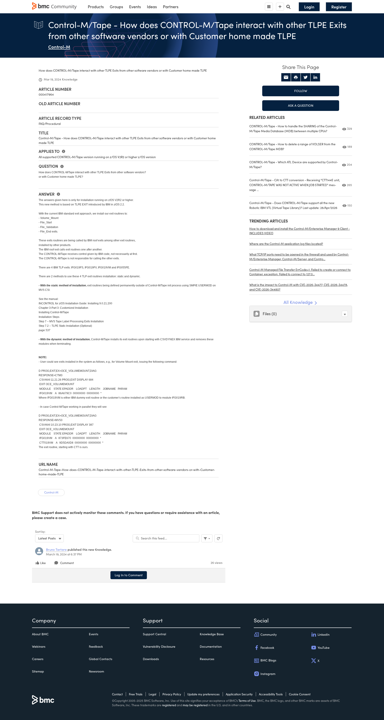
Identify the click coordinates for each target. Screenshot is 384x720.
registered (169, 705)
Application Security (239, 694)
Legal (152, 694)
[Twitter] (305, 77)
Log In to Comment (129, 575)
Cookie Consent (299, 694)
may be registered (195, 705)
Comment (67, 563)
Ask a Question (300, 105)
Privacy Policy (171, 694)
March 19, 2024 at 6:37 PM (64, 554)
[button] (345, 314)
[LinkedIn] (315, 77)
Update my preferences (203, 694)
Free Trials (135, 694)
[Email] (286, 77)
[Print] (295, 77)
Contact (117, 694)
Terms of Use (247, 700)
